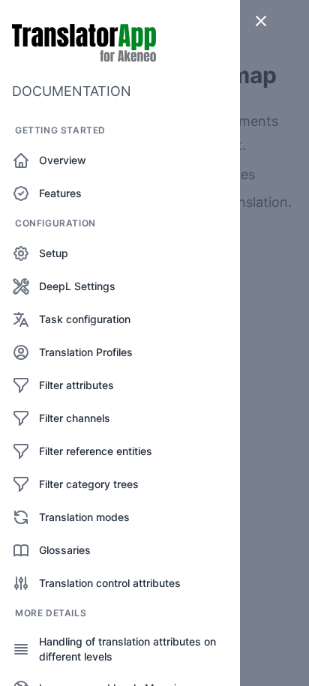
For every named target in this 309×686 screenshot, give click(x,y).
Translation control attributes (110, 583)
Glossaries (65, 550)
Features (60, 193)
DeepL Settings (77, 286)
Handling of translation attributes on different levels (127, 649)
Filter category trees (89, 484)
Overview (62, 160)
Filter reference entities (95, 451)
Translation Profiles (86, 352)
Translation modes (84, 517)
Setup (53, 253)
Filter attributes (76, 385)
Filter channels (74, 418)
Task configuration (84, 319)
